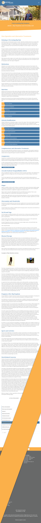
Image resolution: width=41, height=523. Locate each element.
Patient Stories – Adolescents (28, 458)
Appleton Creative (22, 519)
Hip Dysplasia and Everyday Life (29, 461)
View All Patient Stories (27, 456)
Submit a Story (26, 460)
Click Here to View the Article (8, 167)
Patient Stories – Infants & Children (29, 457)
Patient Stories (26, 455)
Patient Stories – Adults (27, 459)
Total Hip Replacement (14, 398)
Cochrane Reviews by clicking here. (18, 231)
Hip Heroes (25, 462)
